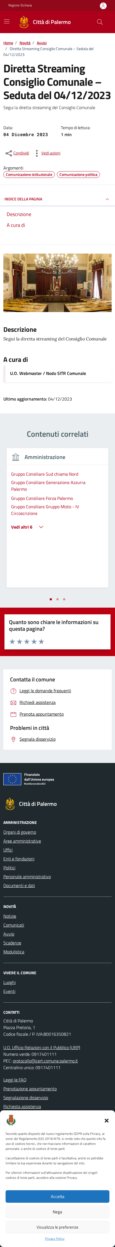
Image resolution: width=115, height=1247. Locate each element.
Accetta (57, 1196)
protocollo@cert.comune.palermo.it (45, 1060)
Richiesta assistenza (22, 1106)
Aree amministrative (22, 841)
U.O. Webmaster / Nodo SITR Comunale (48, 373)
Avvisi (8, 934)
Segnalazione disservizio (25, 1097)
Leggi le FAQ (15, 1079)
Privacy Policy (54, 1238)
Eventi (9, 991)
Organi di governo (19, 832)
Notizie (9, 916)
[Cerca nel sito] (100, 22)
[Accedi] (103, 5)
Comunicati (13, 925)
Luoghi (9, 982)
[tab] (51, 599)
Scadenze (12, 942)
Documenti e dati (19, 885)
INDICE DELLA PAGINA (23, 199)
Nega (57, 1212)
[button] (106, 1120)
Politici (9, 867)
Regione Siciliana (20, 5)
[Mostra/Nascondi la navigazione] (6, 21)
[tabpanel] (57, 521)
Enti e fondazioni (18, 858)
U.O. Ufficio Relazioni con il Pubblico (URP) (41, 1047)
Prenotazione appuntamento (30, 1088)
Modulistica (13, 951)
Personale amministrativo (27, 876)
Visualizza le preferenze (57, 1227)
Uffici (8, 849)
